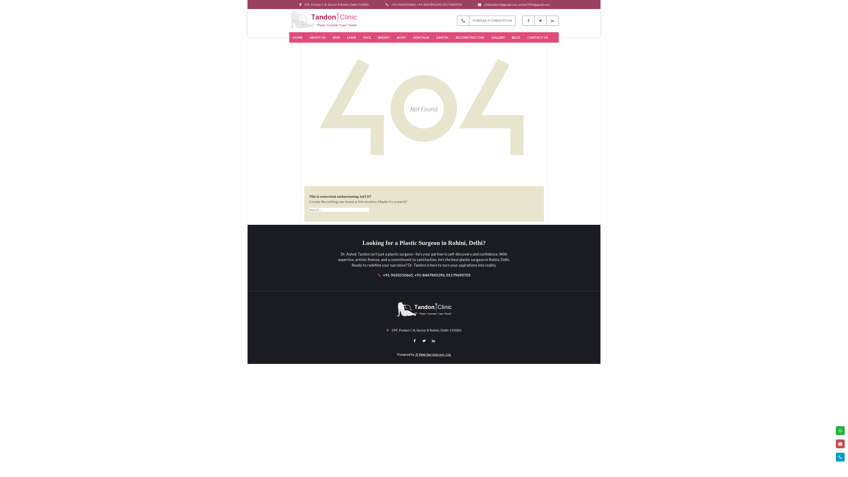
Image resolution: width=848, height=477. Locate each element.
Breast (384, 37)
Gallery (498, 37)
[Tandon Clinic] (323, 19)
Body (401, 37)
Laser (351, 37)
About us (318, 37)
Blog (516, 37)
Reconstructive (470, 37)
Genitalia (421, 37)
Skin (336, 37)
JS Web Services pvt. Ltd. (433, 354)
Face (367, 37)
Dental (442, 37)
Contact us (537, 37)
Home (298, 37)
